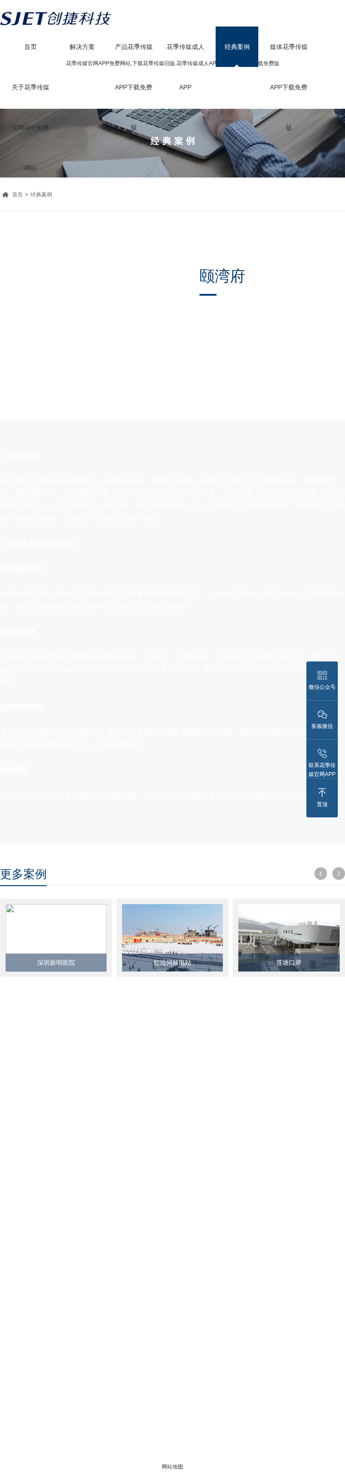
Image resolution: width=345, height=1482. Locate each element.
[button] (320, 873)
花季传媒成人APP (185, 55)
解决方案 (82, 46)
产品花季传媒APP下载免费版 (134, 55)
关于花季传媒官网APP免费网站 (30, 95)
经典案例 (237, 46)
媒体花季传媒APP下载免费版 (289, 55)
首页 (30, 46)
